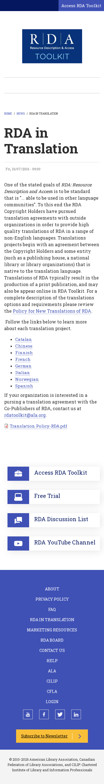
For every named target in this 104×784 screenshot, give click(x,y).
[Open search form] (53, 6)
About (52, 589)
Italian (22, 372)
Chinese (23, 346)
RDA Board (52, 640)
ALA (52, 671)
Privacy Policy (52, 599)
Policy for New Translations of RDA (52, 311)
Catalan (23, 339)
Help (52, 660)
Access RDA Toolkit (81, 5)
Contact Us (52, 650)
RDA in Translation (52, 619)
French (23, 359)
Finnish (24, 352)
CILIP (52, 681)
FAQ (52, 609)
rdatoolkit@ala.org (25, 415)
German (23, 366)
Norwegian (27, 379)
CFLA (52, 691)
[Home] (52, 46)
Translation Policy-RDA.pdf (38, 426)
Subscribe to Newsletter (44, 736)
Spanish (24, 386)
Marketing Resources (52, 630)
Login (52, 701)
